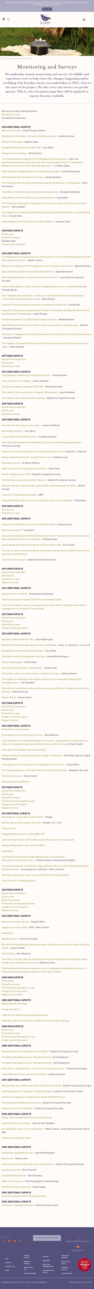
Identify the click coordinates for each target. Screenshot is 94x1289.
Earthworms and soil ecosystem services (23, 656)
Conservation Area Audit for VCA (19, 436)
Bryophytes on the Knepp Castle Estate (22, 650)
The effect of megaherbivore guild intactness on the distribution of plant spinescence (46, 334)
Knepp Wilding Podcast (78, 1241)
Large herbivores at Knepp (15, 1123)
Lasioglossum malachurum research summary (26, 375)
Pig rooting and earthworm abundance (22, 667)
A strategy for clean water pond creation (22, 816)
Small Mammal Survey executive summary (24, 1074)
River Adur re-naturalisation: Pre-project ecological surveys (33, 1068)
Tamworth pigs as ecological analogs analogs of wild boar (32, 755)
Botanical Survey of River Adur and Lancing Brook (28, 1164)
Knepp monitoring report (15, 627)
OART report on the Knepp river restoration (24, 468)
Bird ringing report (11, 530)
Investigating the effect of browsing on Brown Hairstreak (31, 544)
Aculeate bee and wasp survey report (21, 425)
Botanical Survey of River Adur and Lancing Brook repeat (31, 1085)
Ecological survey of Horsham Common (22, 734)
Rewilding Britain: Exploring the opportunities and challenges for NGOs (39, 485)
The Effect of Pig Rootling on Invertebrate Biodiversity (30, 191)
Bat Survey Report (11, 130)
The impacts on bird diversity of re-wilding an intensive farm (33, 764)
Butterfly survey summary (15, 729)
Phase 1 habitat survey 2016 (16, 474)
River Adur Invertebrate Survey (18, 860)
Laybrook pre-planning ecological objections (25, 1015)
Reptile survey (9, 938)
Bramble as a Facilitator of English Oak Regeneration (29, 136)
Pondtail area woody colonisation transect (24, 479)
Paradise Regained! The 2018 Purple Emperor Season (29, 319)
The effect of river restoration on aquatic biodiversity (29, 392)
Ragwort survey (10, 720)
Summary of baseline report (16, 1137)
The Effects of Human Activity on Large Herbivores (28, 197)
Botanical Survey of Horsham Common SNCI (25, 1051)
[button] (84, 20)
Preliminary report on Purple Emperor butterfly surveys (30, 673)
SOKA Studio (86, 1282)
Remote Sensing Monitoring (51, 744)
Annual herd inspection (14, 244)
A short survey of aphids (14, 593)
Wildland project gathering (16, 781)
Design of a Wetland (12, 141)
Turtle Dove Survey (12, 775)
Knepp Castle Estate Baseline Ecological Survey (27, 1117)
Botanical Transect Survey (15, 921)
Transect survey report (14, 559)
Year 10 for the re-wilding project (19, 880)
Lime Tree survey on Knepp (16, 380)
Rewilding (10, 58)
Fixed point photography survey (18, 800)
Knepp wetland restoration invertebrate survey (26, 457)
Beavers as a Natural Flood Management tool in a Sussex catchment (37, 265)
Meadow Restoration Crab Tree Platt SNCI (23, 845)
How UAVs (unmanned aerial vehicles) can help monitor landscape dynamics (41, 442)
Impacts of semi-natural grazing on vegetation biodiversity (32, 451)
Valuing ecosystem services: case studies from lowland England (35, 874)
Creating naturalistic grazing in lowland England (26, 1091)
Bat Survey (7, 1158)
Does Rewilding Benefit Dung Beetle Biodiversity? (28, 271)
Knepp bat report (10, 1009)
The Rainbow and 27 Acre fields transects (23, 398)
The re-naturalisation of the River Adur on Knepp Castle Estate (34, 770)
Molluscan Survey (11, 462)
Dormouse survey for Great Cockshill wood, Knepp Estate (31, 599)
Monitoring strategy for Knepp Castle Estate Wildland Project (33, 1096)
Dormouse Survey (11, 1169)
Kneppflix (78, 1250)
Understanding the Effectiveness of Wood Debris (27, 221)
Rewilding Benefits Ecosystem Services (22, 177)
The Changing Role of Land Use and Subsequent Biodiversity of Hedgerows (41, 182)
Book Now (47, 9)
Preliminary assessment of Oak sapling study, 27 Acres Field (33, 856)
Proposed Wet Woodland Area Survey (21, 1102)
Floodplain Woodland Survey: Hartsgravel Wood (27, 1062)
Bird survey (8, 234)
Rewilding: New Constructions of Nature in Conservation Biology (35, 1020)
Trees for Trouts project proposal (19, 494)
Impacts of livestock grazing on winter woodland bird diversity (34, 304)
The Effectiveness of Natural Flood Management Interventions (34, 158)
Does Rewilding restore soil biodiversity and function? (30, 277)
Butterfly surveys (11, 114)
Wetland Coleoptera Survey (16, 1186)
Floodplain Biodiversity (14, 1175)
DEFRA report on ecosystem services (21, 822)
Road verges (8, 953)
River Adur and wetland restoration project (24, 749)
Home (3, 58)
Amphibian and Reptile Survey (17, 1152)
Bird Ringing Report (12, 431)
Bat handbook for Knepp (14, 1003)
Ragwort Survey (10, 582)
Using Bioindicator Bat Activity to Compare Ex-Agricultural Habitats (37, 500)
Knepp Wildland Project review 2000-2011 (23, 834)
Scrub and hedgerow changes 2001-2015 (22, 386)
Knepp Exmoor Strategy (14, 153)
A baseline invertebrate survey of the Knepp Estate (28, 524)
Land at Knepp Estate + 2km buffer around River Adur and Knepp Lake (38, 839)
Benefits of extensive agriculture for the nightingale (29, 645)
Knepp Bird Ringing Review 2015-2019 (21, 147)
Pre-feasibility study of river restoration (22, 1128)
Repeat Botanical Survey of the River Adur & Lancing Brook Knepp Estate (40, 325)
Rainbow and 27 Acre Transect (17, 1108)
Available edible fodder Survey (17, 639)
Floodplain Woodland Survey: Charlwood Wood (26, 1057)
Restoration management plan (17, 1205)
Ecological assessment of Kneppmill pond (24, 1196)
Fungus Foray (9, 828)
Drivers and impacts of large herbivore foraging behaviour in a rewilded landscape (44, 286)
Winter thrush (9, 697)
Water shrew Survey (12, 1181)
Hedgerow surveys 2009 (14, 927)
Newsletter (7, 851)
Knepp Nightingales (12, 662)
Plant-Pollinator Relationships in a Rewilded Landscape (30, 171)
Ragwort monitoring (12, 994)
